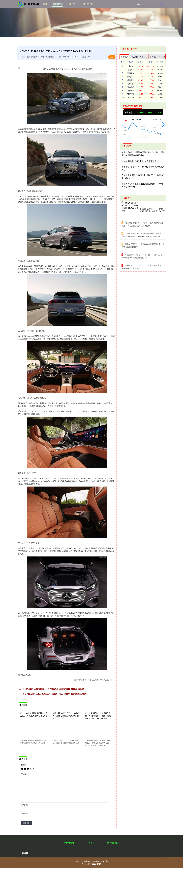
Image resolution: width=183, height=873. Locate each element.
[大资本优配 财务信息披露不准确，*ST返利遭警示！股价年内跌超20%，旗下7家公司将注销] (98, 725)
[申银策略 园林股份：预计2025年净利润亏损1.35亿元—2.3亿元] (130, 209)
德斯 (111, 57)
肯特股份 (130, 90)
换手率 (162, 56)
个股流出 (153, 56)
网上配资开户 (89, 4)
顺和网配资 (58, 4)
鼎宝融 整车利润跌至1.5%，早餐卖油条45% (141, 160)
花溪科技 (130, 69)
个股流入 (144, 56)
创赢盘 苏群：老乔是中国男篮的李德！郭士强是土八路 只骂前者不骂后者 (143, 154)
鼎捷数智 (130, 80)
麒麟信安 (130, 76)
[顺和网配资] (29, 4)
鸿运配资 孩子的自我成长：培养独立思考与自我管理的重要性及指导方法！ (55, 688)
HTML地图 (105, 861)
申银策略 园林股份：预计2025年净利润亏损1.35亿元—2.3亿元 (152, 210)
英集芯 (130, 83)
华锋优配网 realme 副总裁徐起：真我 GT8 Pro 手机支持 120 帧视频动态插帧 (56, 694)
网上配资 (73, 4)
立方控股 (130, 97)
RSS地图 (96, 861)
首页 (45, 4)
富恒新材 (130, 73)
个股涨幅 (124, 57)
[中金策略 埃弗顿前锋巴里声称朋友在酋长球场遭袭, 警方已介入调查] (33, 725)
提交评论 (26, 823)
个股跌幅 (134, 56)
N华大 (130, 66)
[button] (123, 124)
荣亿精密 (130, 94)
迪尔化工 (130, 87)
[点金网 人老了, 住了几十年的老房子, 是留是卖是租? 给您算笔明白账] (66, 725)
